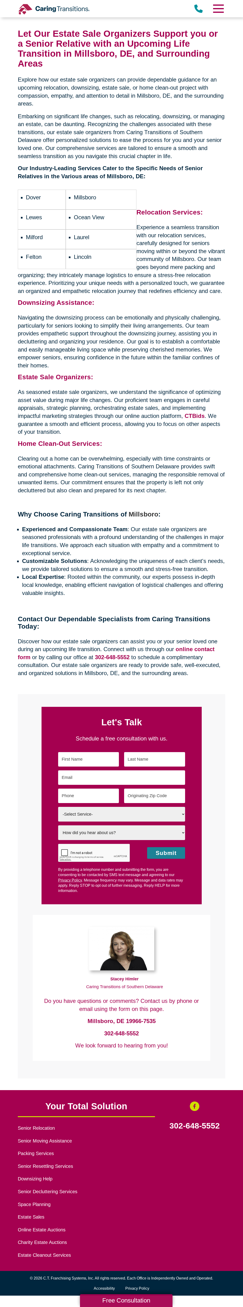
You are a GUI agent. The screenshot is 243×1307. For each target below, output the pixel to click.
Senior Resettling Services (45, 1166)
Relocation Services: (169, 212)
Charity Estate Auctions (42, 1242)
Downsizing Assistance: (56, 302)
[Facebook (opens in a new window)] (194, 1106)
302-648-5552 (121, 1033)
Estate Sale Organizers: (55, 377)
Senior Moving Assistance (45, 1140)
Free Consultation (126, 1300)
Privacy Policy (70, 880)
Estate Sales (31, 1217)
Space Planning (34, 1204)
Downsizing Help (35, 1178)
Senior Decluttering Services (47, 1191)
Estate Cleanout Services (44, 1255)
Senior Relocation (36, 1128)
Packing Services (36, 1153)
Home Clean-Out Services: (60, 443)
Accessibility (104, 1288)
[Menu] (218, 8)
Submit (166, 853)
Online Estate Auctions (41, 1229)
